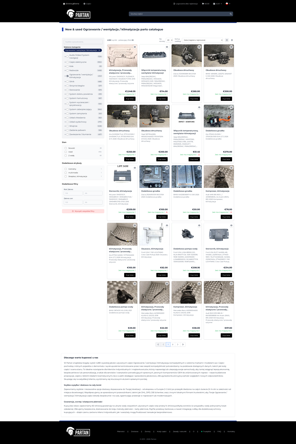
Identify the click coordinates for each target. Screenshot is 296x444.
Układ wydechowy (77, 122)
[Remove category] (99, 50)
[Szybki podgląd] (135, 47)
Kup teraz (130, 99)
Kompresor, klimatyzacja (217, 191)
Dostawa (134, 431)
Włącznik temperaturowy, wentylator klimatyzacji (153, 71)
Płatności (121, 431)
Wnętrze (73, 126)
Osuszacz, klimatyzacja (152, 249)
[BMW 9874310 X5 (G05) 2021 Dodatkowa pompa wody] (122, 292)
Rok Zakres (68, 189)
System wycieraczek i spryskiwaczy (79, 103)
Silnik (71, 81)
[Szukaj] (230, 14)
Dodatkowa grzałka (215, 131)
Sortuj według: (178, 40)
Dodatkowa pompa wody (185, 249)
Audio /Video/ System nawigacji (79, 56)
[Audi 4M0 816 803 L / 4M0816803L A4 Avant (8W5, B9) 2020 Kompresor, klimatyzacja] (219, 176)
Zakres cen (68, 198)
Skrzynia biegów (77, 86)
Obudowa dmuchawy (183, 70)
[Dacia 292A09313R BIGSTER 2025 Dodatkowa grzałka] (154, 176)
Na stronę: (162, 40)
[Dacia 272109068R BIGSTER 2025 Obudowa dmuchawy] (187, 55)
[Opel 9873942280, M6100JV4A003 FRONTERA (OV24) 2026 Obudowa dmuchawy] (154, 116)
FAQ (219, 431)
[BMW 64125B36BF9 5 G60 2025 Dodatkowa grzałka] (187, 176)
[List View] (232, 40)
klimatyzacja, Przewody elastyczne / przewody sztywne (120, 71)
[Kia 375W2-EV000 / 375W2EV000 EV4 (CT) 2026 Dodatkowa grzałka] (219, 116)
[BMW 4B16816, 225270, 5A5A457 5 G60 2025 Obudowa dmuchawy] (219, 55)
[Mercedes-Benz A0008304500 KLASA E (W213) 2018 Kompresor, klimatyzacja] (187, 292)
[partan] (78, 431)
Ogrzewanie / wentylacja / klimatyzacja (81, 75)
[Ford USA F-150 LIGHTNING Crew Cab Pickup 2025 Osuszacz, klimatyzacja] (154, 234)
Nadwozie (74, 70)
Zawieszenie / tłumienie (80, 134)
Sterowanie (74, 90)
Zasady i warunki (180, 431)
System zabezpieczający (80, 109)
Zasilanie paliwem (77, 130)
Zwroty (148, 431)
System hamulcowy (78, 98)
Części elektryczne (77, 62)
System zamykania (78, 113)
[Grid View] (227, 40)
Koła (71, 66)
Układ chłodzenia (77, 118)
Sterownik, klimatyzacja (120, 191)
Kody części (161, 431)
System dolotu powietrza (81, 94)
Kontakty (231, 431)
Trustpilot (207, 431)
